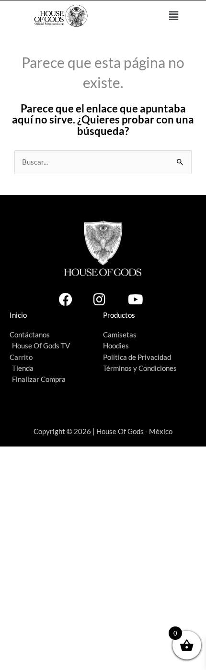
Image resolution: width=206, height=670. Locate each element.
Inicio (18, 315)
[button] (174, 16)
